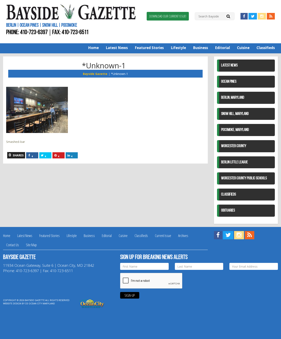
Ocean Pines (228, 82)
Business (200, 47)
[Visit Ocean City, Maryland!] (92, 303)
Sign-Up (129, 295)
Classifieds (266, 47)
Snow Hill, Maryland (235, 114)
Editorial (222, 47)
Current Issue (163, 235)
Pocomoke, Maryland (235, 130)
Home (93, 47)
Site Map (31, 244)
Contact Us (12, 244)
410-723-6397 (34, 32)
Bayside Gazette (95, 74)
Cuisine (243, 47)
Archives (183, 235)
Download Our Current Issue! (167, 16)
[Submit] (228, 16)
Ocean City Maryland (42, 303)
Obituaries (228, 210)
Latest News (117, 47)
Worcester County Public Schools (244, 178)
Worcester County (233, 146)
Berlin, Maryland (232, 98)
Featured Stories (149, 47)
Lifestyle (178, 47)
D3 (26, 303)
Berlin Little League (234, 162)
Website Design (12, 303)
